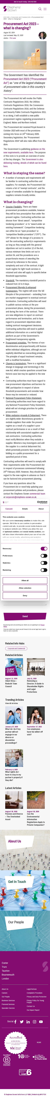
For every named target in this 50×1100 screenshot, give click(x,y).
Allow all (25, 580)
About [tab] (41, 509)
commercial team (37, 493)
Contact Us (31, 1006)
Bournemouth (8, 974)
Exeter (5, 963)
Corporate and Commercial (20, 17)
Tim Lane (12, 38)
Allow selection (25, 588)
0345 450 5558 (32, 2)
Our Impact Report (33, 1010)
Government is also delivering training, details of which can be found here (24, 163)
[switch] (44, 556)
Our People (6, 996)
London (5, 978)
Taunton (6, 970)
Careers (4, 993)
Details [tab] (25, 509)
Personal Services (8, 1004)
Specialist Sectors (8, 1008)
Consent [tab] (8, 509)
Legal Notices (32, 989)
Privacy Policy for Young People (35, 1001)
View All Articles (11, 703)
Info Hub (6, 17)
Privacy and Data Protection (36, 996)
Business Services (8, 1000)
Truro (4, 967)
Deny (25, 596)
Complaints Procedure (34, 993)
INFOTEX (43, 1094)
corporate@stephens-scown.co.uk (21, 497)
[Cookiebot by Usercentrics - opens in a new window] (37, 502)
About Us (5, 989)
